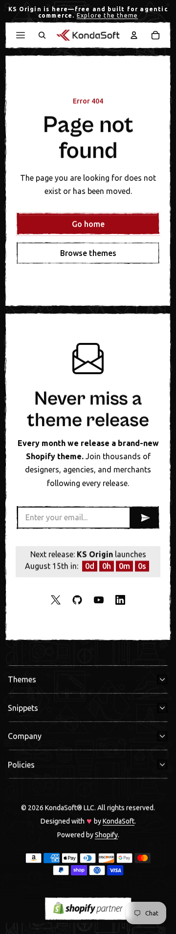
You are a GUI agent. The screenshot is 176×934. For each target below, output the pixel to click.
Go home (88, 223)
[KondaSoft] (88, 35)
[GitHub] (77, 600)
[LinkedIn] (120, 600)
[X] (55, 600)
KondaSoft (118, 821)
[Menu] (20, 35)
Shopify (106, 835)
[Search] (42, 35)
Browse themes (88, 253)
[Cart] (155, 35)
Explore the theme (107, 15)
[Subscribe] (144, 518)
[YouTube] (99, 600)
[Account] (134, 35)
